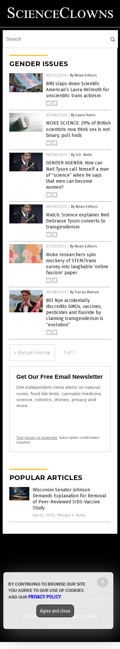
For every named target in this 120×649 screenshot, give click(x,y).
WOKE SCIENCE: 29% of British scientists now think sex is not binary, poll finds (78, 129)
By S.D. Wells (81, 155)
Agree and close (55, 611)
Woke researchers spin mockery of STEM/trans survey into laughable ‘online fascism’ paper (77, 264)
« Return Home (32, 353)
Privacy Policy (44, 597)
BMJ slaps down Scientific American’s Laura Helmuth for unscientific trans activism (77, 90)
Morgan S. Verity (71, 515)
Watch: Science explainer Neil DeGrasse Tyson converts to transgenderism (77, 221)
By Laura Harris (83, 115)
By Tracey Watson (84, 292)
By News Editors (83, 75)
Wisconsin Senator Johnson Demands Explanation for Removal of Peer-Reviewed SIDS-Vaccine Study (69, 499)
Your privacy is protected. (37, 438)
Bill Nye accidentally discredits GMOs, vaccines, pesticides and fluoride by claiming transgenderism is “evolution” (74, 313)
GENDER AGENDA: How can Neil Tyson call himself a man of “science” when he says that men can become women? (77, 175)
